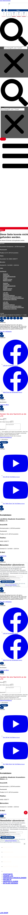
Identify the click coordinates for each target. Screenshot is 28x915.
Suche (1, 48)
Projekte (5, 278)
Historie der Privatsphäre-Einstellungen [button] (13, 298)
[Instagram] (8, 318)
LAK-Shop (4, 913)
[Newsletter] (21, 318)
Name (2, 419)
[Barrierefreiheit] (25, 812)
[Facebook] (4, 318)
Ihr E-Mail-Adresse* (5, 422)
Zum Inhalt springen (5, 0)
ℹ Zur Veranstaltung (13, 31)
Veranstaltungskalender (9, 276)
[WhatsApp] (1, 318)
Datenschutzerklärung (9, 295)
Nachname (3, 579)
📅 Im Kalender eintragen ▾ (13, 34)
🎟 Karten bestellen (13, 27)
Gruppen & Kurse (7, 279)
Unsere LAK (6, 275)
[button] (14, 63)
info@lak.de (3, 271)
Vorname (2, 578)
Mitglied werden (7, 280)
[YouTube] (14, 318)
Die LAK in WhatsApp (6, 331)
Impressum (6, 294)
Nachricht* (3, 429)
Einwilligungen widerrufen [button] (10, 299)
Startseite (5, 274)
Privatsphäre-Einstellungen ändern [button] (12, 296)
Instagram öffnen (4, 404)
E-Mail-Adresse (4, 576)
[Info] (17, 318)
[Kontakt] (11, 318)
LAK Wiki (5, 292)
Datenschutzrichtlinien (11, 585)
